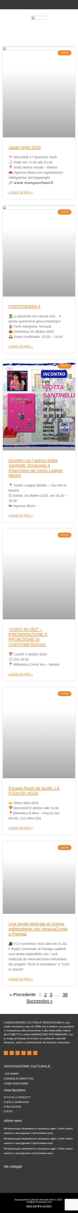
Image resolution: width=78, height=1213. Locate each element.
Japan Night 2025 (25, 147)
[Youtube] (42, 4)
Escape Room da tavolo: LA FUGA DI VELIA (34, 791)
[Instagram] (36, 4)
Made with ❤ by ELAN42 (39, 1206)
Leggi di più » (21, 193)
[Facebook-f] (29, 4)
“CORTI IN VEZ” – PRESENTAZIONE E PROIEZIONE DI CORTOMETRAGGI (28, 637)
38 (65, 994)
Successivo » (40, 1001)
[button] (39, 28)
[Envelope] (48, 4)
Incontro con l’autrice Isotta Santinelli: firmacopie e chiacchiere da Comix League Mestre (36, 468)
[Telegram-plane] (23, 1053)
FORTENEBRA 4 (24, 306)
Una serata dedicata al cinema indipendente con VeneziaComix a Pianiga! (38, 928)
